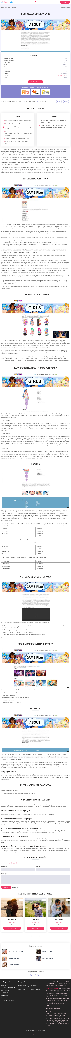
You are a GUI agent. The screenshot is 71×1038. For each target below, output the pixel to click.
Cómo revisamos (5, 998)
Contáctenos (41, 1030)
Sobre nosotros (5, 990)
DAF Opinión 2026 (47, 952)
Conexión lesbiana (35, 989)
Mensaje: (4, 874)
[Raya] (38, 958)
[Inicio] (9, 2)
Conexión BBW (21, 989)
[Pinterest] (67, 101)
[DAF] (38, 951)
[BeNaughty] (35, 92)
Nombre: (4, 866)
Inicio (27, 1030)
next (38, 936)
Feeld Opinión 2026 (14, 958)
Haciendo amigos (22, 992)
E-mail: (38, 866)
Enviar (6, 887)
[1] (10, 863)
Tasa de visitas (35, 81)
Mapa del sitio (33, 1030)
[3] (13, 863)
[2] (11, 863)
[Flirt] (25, 92)
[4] (15, 863)
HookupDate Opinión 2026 (16, 952)
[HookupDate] (4, 951)
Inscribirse (65, 2)
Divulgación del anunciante (8, 987)
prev (32, 936)
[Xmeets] (4, 964)
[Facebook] (57, 101)
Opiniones (3, 985)
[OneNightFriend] (45, 92)
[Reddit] (31, 975)
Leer (12, 924)
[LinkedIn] (60, 101)
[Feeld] (4, 958)
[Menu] (35, 2)
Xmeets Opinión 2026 (14, 964)
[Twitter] (64, 101)
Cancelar (15, 887)
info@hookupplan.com (52, 988)
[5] (16, 863)
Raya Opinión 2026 (47, 958)
